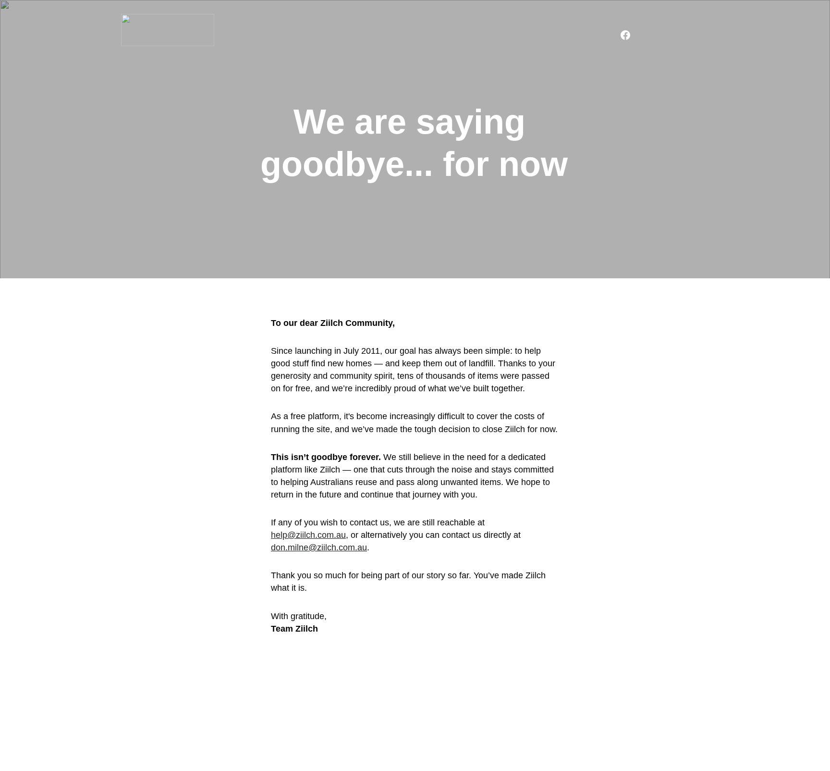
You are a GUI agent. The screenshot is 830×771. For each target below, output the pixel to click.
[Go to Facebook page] (625, 35)
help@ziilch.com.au (308, 535)
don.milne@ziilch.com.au (319, 547)
